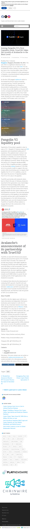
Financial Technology (15, 449)
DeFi (21, 66)
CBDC (4, 438)
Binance (20, 307)
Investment (24, 451)
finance (20, 446)
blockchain (20, 436)
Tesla (23, 462)
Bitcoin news (4, 507)
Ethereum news (5, 510)
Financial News (6, 449)
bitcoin (14, 436)
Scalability (17, 459)
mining (13, 166)
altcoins (4, 436)
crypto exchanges (14, 441)
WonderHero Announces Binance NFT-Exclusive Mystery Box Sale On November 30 (7, 380)
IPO (3, 454)
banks (9, 436)
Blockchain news (5, 512)
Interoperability (17, 451)
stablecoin (18, 79)
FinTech (23, 449)
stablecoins (9, 287)
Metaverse (5, 456)
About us (4, 518)
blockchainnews (16, 57)
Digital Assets (18, 443)
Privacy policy (5, 521)
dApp (21, 441)
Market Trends (19, 454)
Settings (10, 8)
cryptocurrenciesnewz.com (15, 357)
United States (5, 464)
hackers (10, 451)
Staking (18, 462)
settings (11, 5)
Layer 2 (12, 454)
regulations (5, 459)
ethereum (15, 446)
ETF (10, 446)
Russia (11, 459)
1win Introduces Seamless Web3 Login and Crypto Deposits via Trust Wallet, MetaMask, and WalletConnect (15, 422)
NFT (15, 456)
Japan (8, 454)
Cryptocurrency (6, 441)
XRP (15, 464)
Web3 (12, 464)
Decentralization (6, 443)
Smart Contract (24, 459)
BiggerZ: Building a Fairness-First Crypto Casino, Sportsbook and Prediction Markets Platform (15, 412)
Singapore (4, 63)
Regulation (20, 456)
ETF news (4, 515)
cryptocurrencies (20, 438)
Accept (4, 8)
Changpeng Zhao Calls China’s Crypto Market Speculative (22, 378)
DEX (28, 149)
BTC (25, 436)
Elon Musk (5, 446)
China (8, 438)
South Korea (5, 462)
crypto (13, 438)
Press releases (25, 57)
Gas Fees (4, 451)
